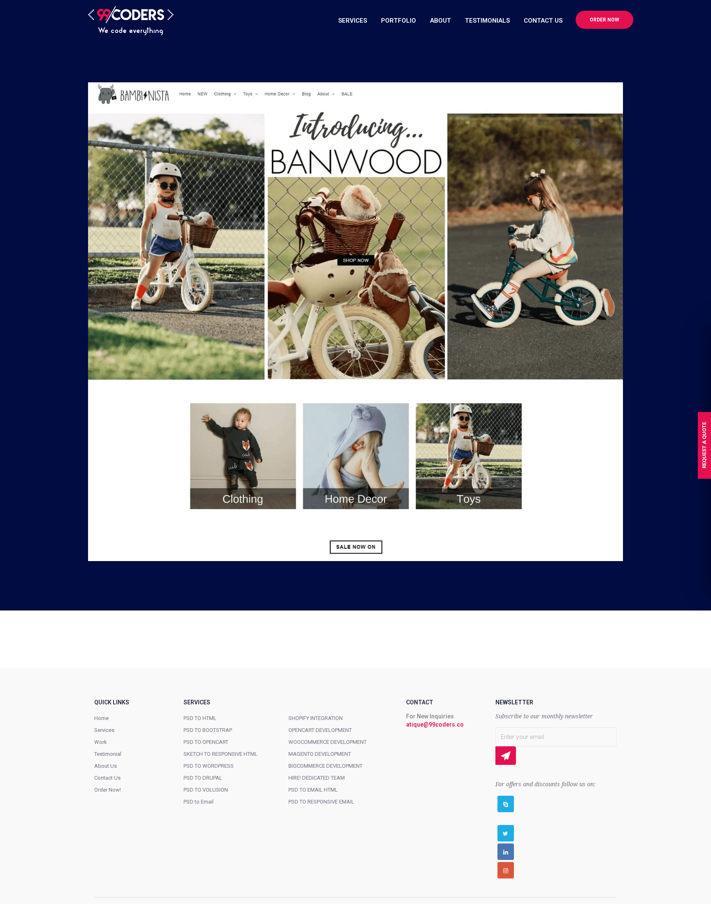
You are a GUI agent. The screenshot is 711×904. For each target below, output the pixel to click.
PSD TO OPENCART (206, 742)
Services (104, 730)
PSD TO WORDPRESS (209, 766)
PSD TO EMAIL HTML (313, 790)
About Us (105, 766)
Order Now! (107, 790)
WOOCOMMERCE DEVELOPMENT (327, 742)
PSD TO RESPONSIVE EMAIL (321, 802)
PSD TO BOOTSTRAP (208, 730)
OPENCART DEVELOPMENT (320, 730)
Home (101, 718)
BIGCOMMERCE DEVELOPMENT (325, 766)
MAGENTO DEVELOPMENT (319, 754)
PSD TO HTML (200, 718)
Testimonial (107, 754)
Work (100, 742)
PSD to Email (199, 802)
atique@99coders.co (435, 724)
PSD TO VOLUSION (206, 790)
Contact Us (107, 778)
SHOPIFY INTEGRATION (315, 718)
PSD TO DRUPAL (203, 778)
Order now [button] (604, 20)
